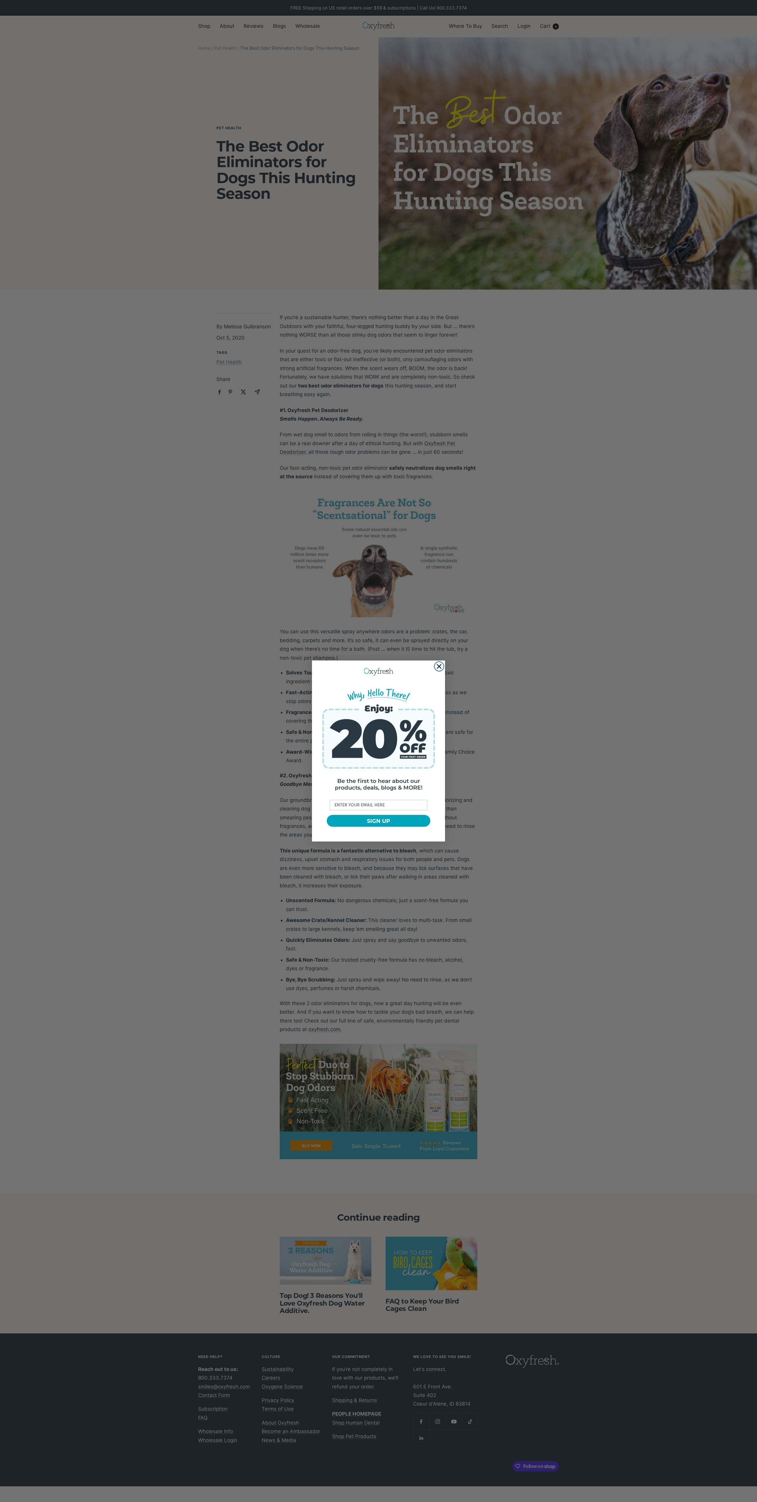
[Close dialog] (439, 666)
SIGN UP (378, 820)
